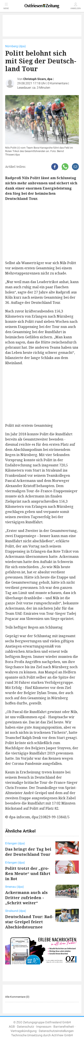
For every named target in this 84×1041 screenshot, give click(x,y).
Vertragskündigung (24, 1031)
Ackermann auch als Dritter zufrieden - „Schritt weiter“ (26, 897)
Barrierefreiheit (63, 1026)
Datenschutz (25, 1026)
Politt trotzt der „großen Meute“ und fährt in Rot (27, 873)
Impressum (43, 1026)
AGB (12, 1026)
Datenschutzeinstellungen (56, 1031)
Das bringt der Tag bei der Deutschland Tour (28, 852)
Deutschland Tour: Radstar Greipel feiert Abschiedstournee (29, 922)
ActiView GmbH (62, 1035)
